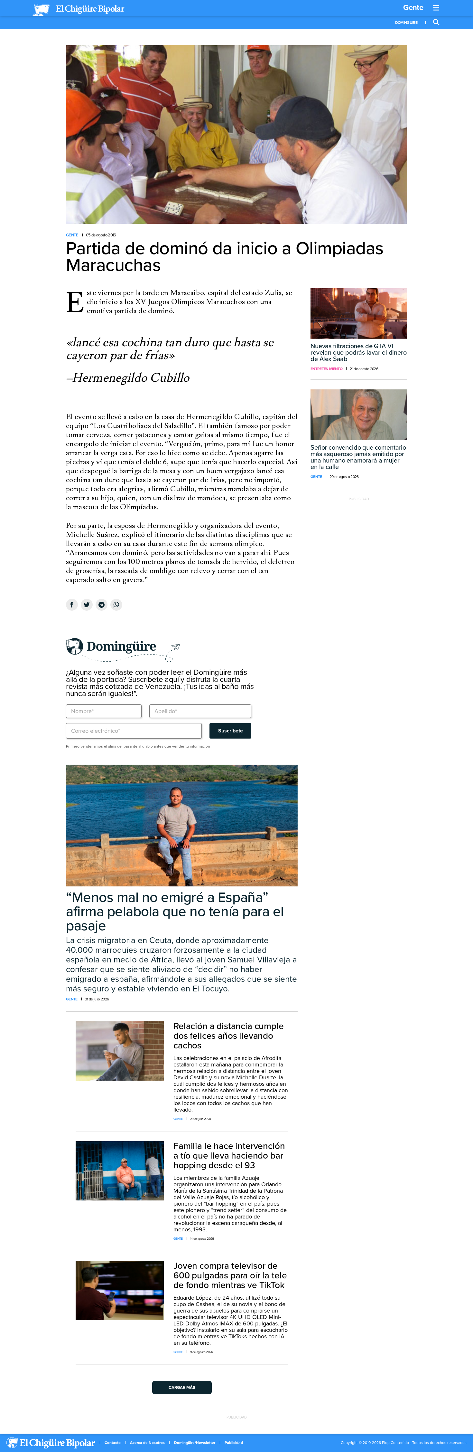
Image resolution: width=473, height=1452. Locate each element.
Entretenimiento (326, 369)
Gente (413, 7)
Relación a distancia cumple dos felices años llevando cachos (228, 1036)
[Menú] (436, 8)
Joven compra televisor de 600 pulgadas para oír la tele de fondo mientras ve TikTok (230, 1275)
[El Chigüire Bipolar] (78, 10)
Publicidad (234, 1442)
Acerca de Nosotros (147, 1442)
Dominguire (406, 22)
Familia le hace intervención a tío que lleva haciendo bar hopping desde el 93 (229, 1156)
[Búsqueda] (436, 22)
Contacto (113, 1442)
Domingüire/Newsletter (194, 1442)
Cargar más (182, 1387)
